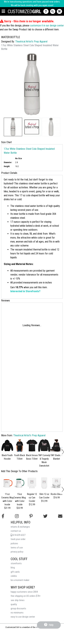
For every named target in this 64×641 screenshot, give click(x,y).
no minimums (17, 612)
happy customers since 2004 (24, 591)
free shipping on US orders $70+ (26, 596)
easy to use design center (23, 616)
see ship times (17, 600)
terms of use (17, 547)
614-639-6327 (18, 535)
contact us (16, 531)
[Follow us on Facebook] (3, 516)
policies (14, 543)
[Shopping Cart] (60, 11)
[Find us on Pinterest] (31, 516)
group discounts (18, 608)
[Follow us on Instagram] (17, 516)
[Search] (53, 11)
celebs (14, 576)
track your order (18, 539)
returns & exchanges (20, 526)
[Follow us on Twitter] (45, 516)
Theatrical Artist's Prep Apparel (31, 41)
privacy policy (17, 551)
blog (13, 567)
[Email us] (60, 516)
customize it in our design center (47, 25)
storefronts (16, 563)
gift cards (15, 572)
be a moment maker (20, 580)
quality (14, 604)
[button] (13, 127)
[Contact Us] (46, 11)
